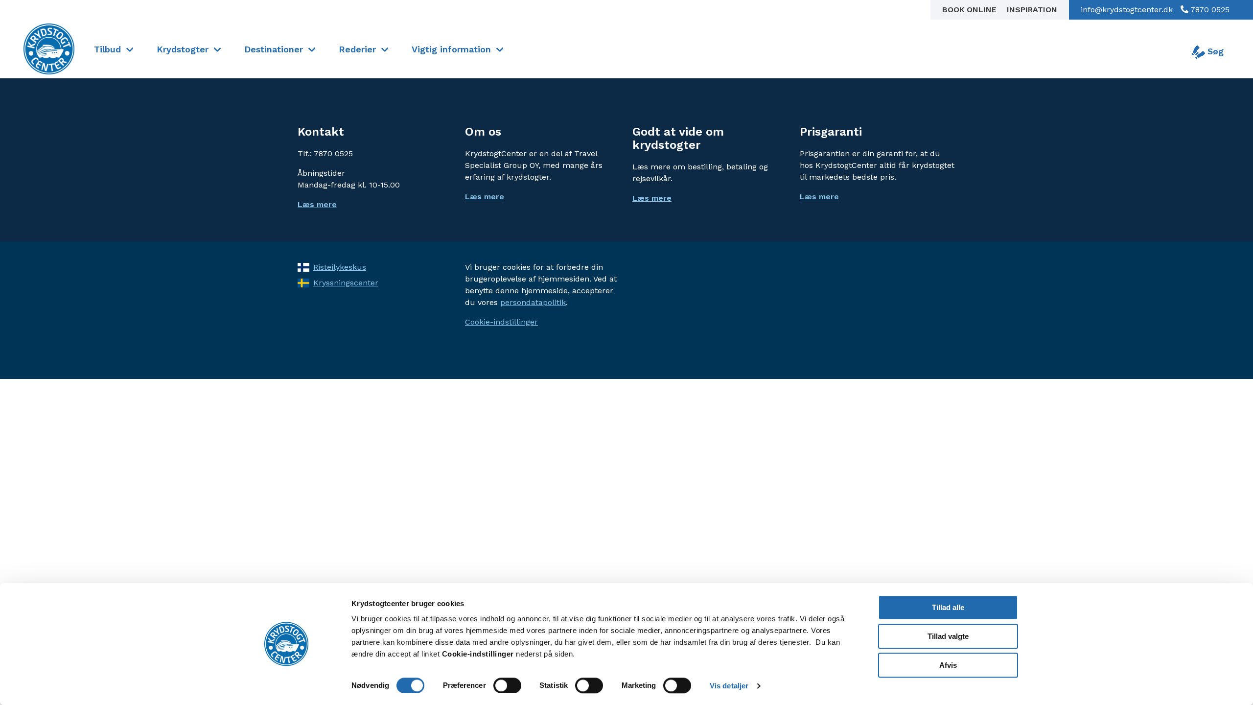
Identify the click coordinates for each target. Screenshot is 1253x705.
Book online (970, 9)
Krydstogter (183, 49)
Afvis (948, 665)
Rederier (357, 49)
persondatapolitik (533, 302)
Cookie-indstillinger (501, 322)
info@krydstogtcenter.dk (1127, 9)
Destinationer (273, 49)
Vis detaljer (729, 686)
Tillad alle (948, 607)
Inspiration (1032, 9)
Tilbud (107, 49)
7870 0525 (1209, 9)
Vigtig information (451, 49)
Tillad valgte (948, 636)
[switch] (507, 685)
